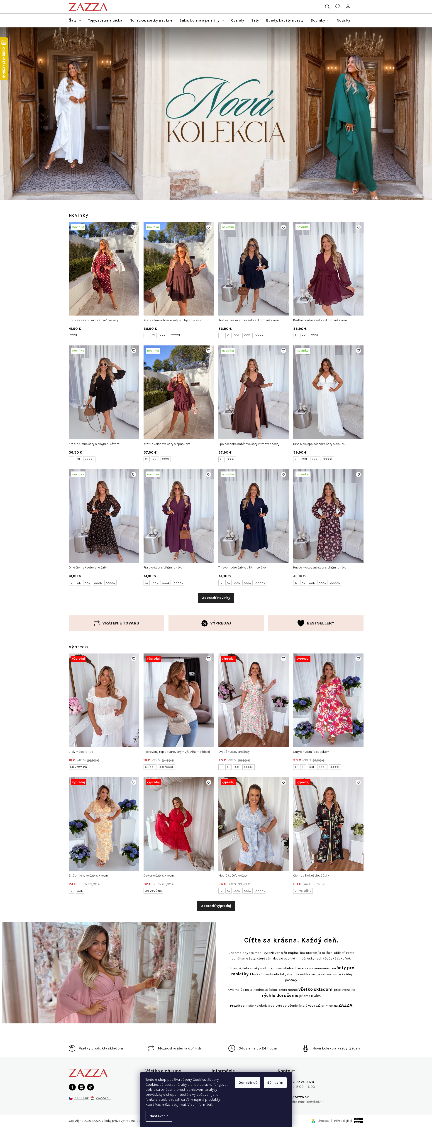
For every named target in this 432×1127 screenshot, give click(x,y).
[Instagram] (81, 1087)
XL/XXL (150, 767)
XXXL (74, 335)
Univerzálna (78, 767)
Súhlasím (275, 1082)
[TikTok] (90, 1087)
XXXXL (176, 335)
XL (153, 335)
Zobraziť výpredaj (216, 906)
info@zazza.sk (296, 1097)
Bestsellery (320, 623)
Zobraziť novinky (216, 597)
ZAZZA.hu (103, 1098)
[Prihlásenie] (348, 7)
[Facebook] (72, 1087)
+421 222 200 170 (299, 1082)
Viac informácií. (200, 1104)
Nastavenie (158, 1116)
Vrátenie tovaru (120, 623)
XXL (237, 335)
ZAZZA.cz (81, 1098)
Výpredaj (220, 623)
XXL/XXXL (166, 767)
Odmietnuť (248, 1082)
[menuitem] (75, 20)
